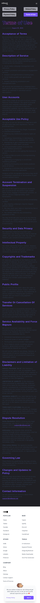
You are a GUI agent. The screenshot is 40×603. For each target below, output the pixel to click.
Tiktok (5, 520)
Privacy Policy (10, 597)
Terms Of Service (8, 581)
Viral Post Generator (28, 558)
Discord (24, 527)
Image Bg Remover (27, 550)
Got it (29, 598)
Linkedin (5, 554)
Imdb (4, 543)
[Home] (5, 3)
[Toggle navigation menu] (36, 3)
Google (5, 550)
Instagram (6, 534)
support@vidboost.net (22, 425)
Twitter (5, 523)
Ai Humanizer (26, 543)
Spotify (24, 523)
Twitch (24, 520)
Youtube (5, 527)
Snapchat (25, 530)
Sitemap (5, 574)
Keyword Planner (27, 547)
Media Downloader (27, 554)
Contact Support (8, 578)
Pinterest (6, 558)
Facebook (6, 530)
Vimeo (5, 547)
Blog (4, 567)
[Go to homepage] (6, 511)
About (5, 570)
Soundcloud (25, 534)
